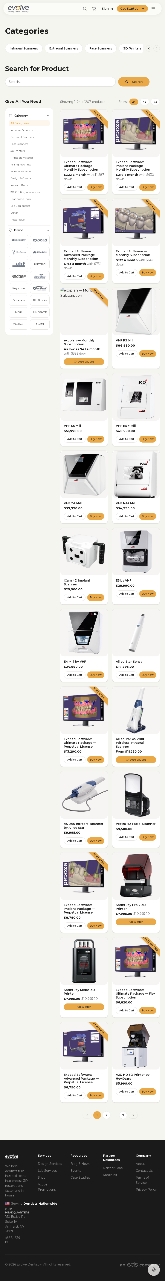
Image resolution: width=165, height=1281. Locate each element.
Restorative (17, 219)
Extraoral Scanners (63, 48)
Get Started (129, 9)
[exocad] (40, 240)
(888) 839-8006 (13, 1240)
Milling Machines (21, 164)
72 (155, 101)
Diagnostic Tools (21, 199)
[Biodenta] (40, 276)
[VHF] (18, 264)
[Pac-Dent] (40, 288)
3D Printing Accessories (25, 192)
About (140, 1164)
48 (144, 101)
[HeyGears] (18, 252)
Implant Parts (19, 185)
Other (14, 212)
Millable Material (21, 171)
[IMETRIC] (40, 264)
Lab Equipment (20, 205)
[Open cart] (94, 8)
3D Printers (132, 48)
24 (134, 101)
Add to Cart (74, 187)
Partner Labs (112, 1168)
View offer (136, 921)
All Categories (20, 123)
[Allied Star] (40, 252)
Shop (42, 1177)
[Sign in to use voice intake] (154, 1270)
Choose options (84, 361)
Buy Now (96, 187)
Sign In (107, 9)
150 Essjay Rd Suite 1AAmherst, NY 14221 (15, 1224)
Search (137, 82)
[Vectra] (18, 276)
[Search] (85, 8)
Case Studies (80, 1177)
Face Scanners (100, 48)
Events (75, 1171)
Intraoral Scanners (24, 48)
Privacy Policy (146, 1189)
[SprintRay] (18, 240)
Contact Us (144, 1171)
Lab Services (47, 1171)
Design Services (50, 1164)
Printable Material (22, 157)
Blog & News (80, 1164)
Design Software (21, 178)
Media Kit (110, 1175)
